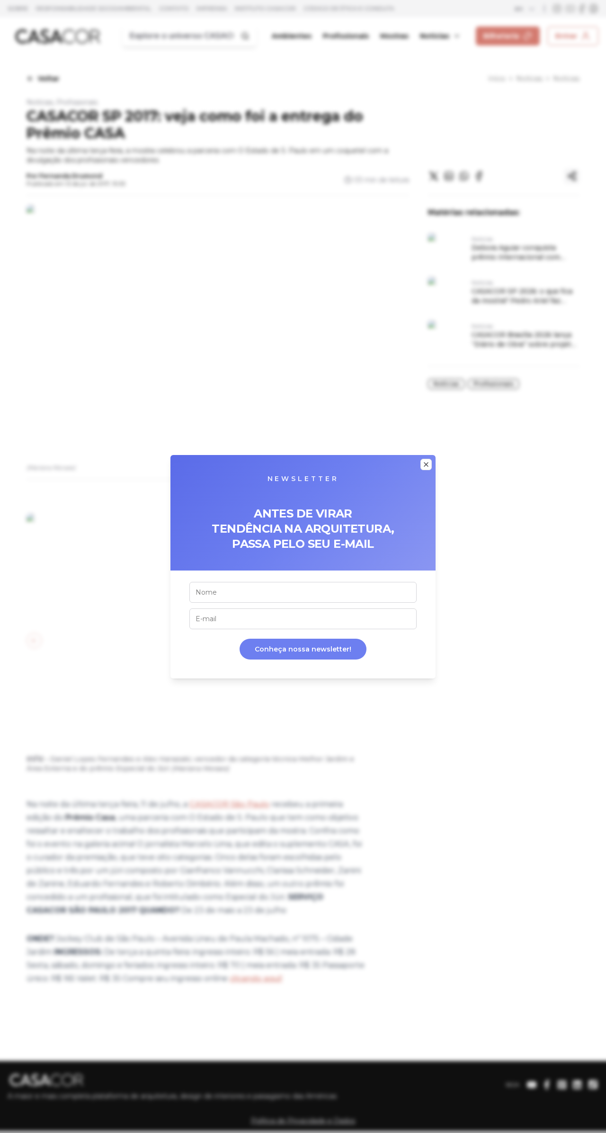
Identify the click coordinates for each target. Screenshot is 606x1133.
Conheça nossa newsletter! (303, 649)
